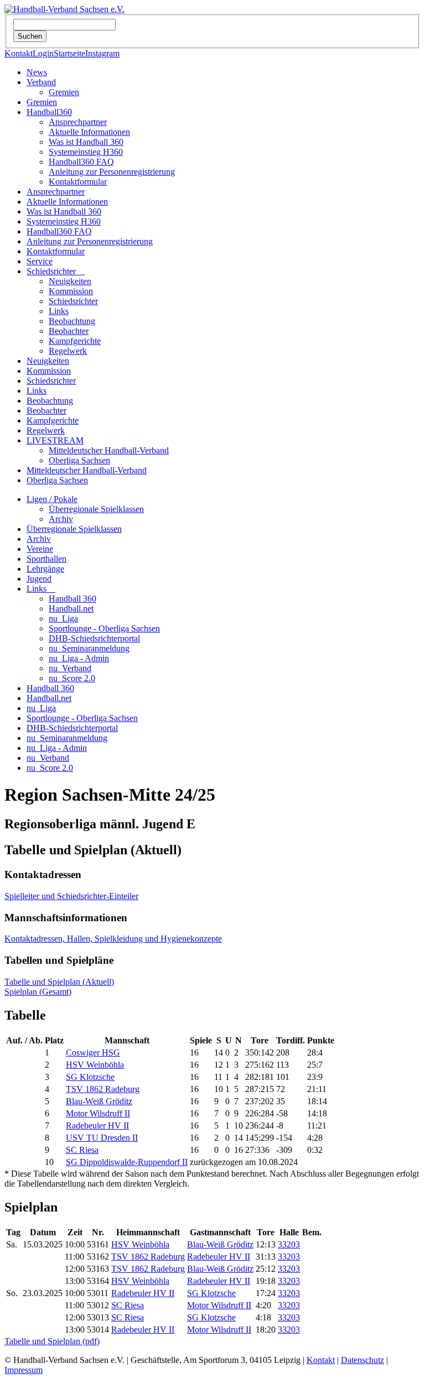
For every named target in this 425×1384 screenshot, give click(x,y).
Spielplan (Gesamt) (37, 991)
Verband (41, 82)
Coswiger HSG (93, 1052)
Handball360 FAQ (81, 161)
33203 (289, 1244)
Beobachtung (72, 321)
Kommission (71, 291)
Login (43, 53)
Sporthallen (46, 558)
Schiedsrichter (56, 271)
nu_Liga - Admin (79, 658)
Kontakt (18, 53)
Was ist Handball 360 (86, 142)
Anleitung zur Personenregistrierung (112, 171)
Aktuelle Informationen (89, 132)
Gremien (64, 92)
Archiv (61, 519)
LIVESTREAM (55, 440)
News (37, 72)
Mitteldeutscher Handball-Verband (109, 450)
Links (59, 311)
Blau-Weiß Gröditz (99, 1101)
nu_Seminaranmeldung (89, 648)
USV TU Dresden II (102, 1137)
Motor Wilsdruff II (98, 1113)
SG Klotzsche (90, 1077)
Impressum (23, 1370)
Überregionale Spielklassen (96, 509)
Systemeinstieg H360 (86, 151)
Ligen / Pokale (52, 499)
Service (40, 261)
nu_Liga (63, 618)
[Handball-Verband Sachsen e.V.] (64, 9)
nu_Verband (70, 668)
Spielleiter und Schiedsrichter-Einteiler (71, 896)
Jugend (39, 578)
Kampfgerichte (75, 341)
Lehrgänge (45, 568)
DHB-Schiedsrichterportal (94, 638)
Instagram (102, 53)
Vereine (40, 548)
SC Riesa (82, 1150)
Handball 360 (72, 598)
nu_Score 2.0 (72, 678)
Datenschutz (362, 1360)
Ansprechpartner (78, 122)
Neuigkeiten (70, 281)
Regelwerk (68, 351)
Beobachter (69, 331)
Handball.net (71, 608)
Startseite (69, 53)
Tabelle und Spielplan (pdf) (52, 1341)
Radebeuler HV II (97, 1125)
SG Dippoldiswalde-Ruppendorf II (127, 1162)
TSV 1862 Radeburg (102, 1089)
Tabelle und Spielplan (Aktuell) (59, 981)
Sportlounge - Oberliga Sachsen (104, 628)
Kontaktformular (78, 181)
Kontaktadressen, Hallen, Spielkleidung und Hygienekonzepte (113, 938)
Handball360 (49, 112)
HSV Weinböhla (95, 1064)
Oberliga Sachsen (79, 460)
